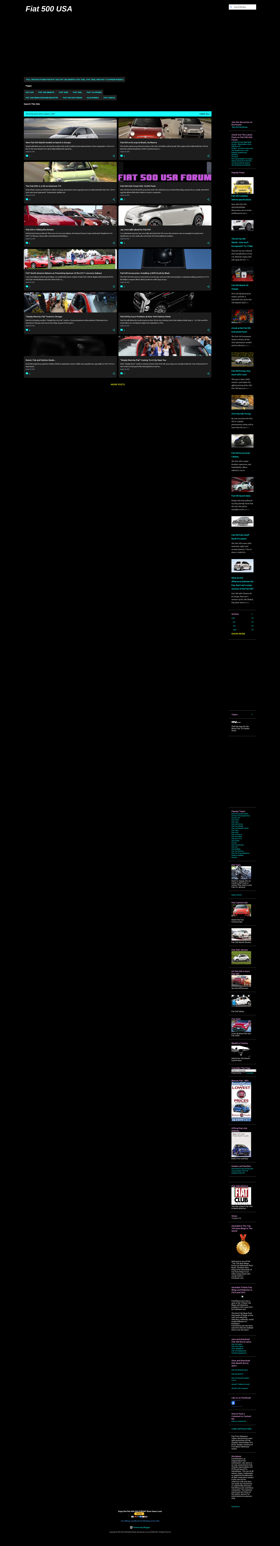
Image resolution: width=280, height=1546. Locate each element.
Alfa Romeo (93, 98)
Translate (250, 1073)
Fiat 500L (77, 92)
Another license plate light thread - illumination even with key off (241, 144)
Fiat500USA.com (235, 1400)
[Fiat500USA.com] (233, 1404)
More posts (118, 384)
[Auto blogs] (243, 1257)
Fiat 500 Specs (236, 1344)
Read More (235, 1507)
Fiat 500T (235, 832)
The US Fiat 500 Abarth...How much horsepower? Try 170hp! (242, 242)
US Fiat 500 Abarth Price (240, 816)
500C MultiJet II (237, 1349)
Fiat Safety (235, 841)
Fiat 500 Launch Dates (239, 814)
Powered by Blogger (141, 1527)
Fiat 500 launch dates (241, 496)
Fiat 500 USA (49, 8)
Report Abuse (236, 895)
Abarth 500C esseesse (239, 1388)
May (234, 630)
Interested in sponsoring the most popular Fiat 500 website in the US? (242, 1171)
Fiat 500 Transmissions (240, 853)
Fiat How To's (236, 839)
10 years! (234, 157)
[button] (113, 156)
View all (205, 114)
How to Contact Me (238, 1421)
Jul (234, 622)
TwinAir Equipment (238, 1353)
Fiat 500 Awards (237, 845)
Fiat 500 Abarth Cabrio (240, 828)
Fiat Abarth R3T (237, 1374)
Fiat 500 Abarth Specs (239, 1370)
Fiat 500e (234, 822)
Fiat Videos (109, 98)
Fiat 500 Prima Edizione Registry (42, 98)
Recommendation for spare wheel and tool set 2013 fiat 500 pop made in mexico (242, 161)
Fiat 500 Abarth (46, 92)
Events (234, 843)
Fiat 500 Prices (237, 824)
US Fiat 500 (235, 818)
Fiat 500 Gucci (236, 834)
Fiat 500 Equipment (238, 1351)
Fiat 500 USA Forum (72, 98)
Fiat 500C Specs (237, 1346)
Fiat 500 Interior (237, 851)
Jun (234, 626)
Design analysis (237, 855)
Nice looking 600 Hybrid (240, 165)
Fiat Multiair (236, 849)
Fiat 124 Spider (94, 92)
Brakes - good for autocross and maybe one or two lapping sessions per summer (242, 151)
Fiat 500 (29, 92)
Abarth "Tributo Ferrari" (240, 1384)
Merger (234, 857)
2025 (233, 618)
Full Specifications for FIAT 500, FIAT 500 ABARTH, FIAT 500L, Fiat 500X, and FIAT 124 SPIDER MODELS (74, 79)
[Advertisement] (220, 151)
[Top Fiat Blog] (242, 1297)
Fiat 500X (63, 92)
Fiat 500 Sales (236, 837)
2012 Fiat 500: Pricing (241, 414)
